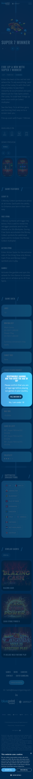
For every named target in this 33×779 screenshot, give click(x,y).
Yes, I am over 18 (15, 397)
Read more (21, 766)
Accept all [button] (8, 770)
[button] (16, 775)
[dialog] (16, 765)
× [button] (31, 753)
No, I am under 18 (16, 402)
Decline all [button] (24, 770)
